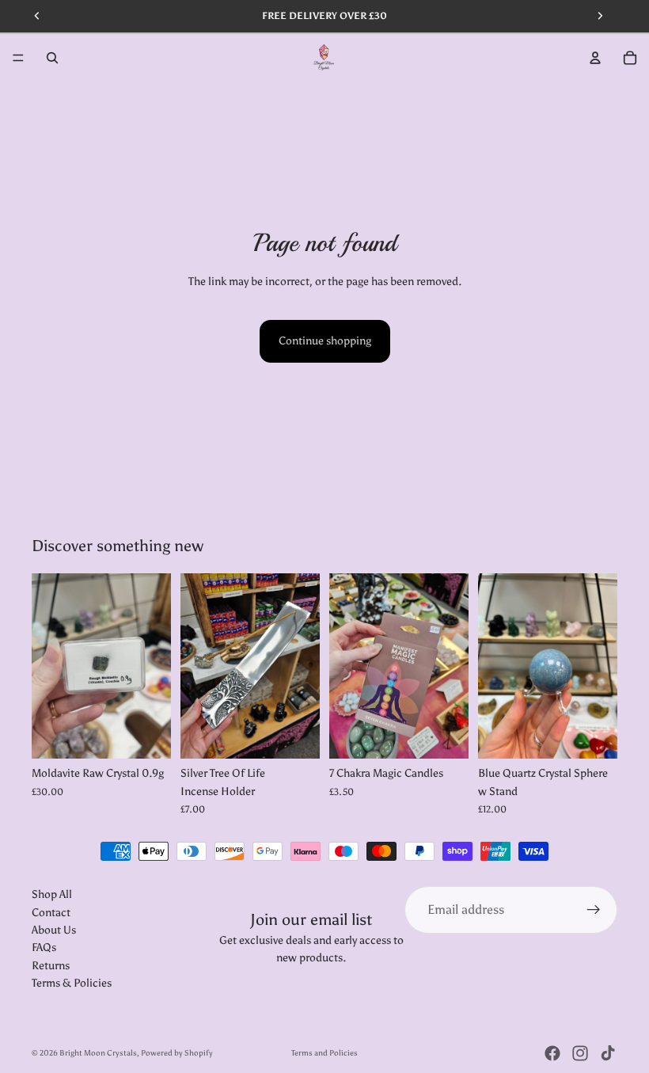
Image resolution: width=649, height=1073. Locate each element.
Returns (51, 965)
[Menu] (18, 58)
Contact (51, 912)
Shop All (52, 894)
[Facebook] (552, 1053)
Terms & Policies (72, 983)
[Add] (146, 735)
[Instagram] (580, 1053)
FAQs (44, 948)
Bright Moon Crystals (98, 1053)
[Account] (595, 57)
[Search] (52, 57)
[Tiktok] (607, 1053)
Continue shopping (325, 341)
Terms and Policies (324, 1053)
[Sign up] (593, 910)
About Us (54, 930)
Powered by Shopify (177, 1053)
